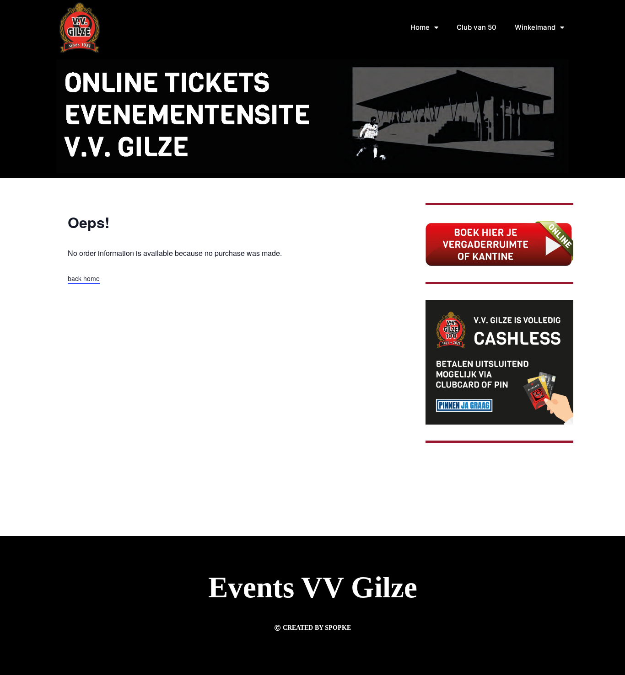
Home (420, 27)
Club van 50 (476, 27)
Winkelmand (535, 27)
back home (84, 278)
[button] (313, 628)
